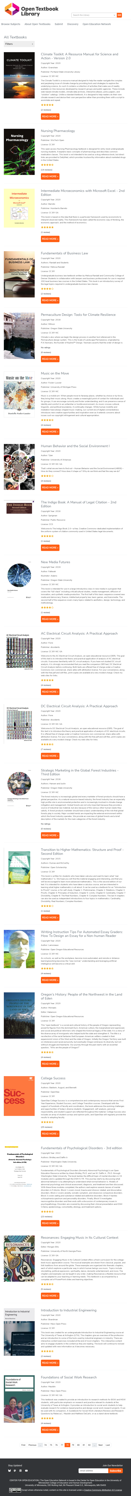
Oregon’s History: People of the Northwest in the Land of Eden (81, 996)
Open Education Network (97, 24)
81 (84, 1445)
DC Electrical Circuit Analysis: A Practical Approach (79, 706)
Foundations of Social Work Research (69, 1377)
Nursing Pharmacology (58, 131)
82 (89, 1445)
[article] (65, 87)
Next (101, 1445)
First (23, 1445)
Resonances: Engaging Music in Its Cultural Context (79, 1237)
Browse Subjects (10, 24)
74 (45, 1445)
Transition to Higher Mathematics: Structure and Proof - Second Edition (82, 852)
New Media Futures (55, 562)
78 (67, 1445)
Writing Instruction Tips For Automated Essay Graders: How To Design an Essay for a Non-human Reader (82, 934)
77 (62, 1445)
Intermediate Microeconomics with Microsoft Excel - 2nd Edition (83, 193)
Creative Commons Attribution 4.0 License (103, 1490)
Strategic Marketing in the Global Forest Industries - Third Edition (80, 772)
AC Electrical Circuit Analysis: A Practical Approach (79, 633)
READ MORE (49, 116)
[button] (19, 44)
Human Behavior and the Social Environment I (75, 446)
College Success (53, 1078)
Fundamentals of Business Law (64, 253)
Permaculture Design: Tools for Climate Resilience (78, 315)
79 (73, 1445)
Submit (59, 24)
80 (78, 1445)
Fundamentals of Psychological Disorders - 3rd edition (81, 1148)
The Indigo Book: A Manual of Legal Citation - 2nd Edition (78, 504)
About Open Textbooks (37, 24)
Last (108, 1445)
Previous (32, 1445)
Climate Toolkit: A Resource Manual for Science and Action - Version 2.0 (79, 56)
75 (51, 1445)
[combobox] (93, 15)
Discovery (72, 24)
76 (56, 1445)
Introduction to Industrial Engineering (68, 1310)
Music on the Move (55, 373)
